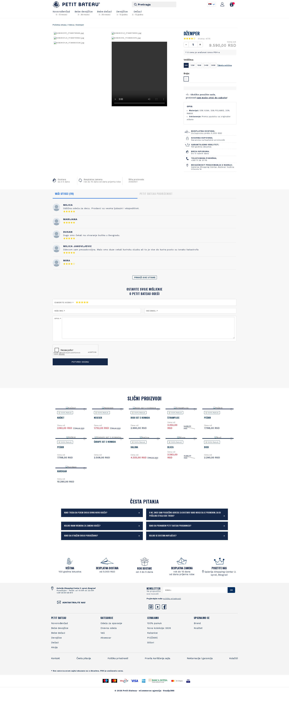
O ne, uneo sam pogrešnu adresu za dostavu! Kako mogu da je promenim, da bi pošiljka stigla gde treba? (185, 514)
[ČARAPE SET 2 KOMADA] (108, 437)
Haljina (134, 447)
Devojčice (122, 13)
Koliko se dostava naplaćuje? (162, 535)
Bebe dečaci (104, 13)
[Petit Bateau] (76, 4)
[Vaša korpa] (232, 4)
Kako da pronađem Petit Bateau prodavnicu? (170, 525)
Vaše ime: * (59, 311)
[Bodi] (218, 437)
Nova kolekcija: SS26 (159, 628)
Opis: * (57, 319)
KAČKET (60, 417)
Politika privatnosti (118, 658)
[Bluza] (181, 437)
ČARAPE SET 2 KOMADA (105, 441)
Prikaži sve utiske (144, 277)
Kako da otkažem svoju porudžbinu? (81, 535)
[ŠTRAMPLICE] (181, 408)
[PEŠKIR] (218, 408)
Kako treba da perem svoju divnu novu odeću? (85, 512)
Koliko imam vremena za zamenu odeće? (82, 525)
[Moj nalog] (222, 4)
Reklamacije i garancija (200, 658)
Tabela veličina (224, 65)
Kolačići (233, 658)
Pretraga (144, 4)
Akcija (54, 647)
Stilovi (150, 642)
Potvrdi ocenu (80, 362)
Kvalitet (198, 628)
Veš (103, 633)
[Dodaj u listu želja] (84, 410)
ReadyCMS (168, 691)
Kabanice (152, 633)
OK (231, 590)
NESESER (98, 417)
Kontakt (55, 658)
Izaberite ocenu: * (63, 303)
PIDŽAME (152, 637)
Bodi (206, 447)
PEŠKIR (207, 417)
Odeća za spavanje (111, 623)
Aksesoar (106, 637)
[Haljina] (144, 437)
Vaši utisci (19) (64, 194)
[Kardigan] (71, 467)
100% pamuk (154, 623)
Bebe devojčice (84, 13)
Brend (197, 623)
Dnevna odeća (109, 628)
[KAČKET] (71, 408)
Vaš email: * (152, 311)
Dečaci (137, 13)
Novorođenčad (61, 13)
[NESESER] (107, 408)
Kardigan (62, 471)
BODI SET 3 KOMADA (140, 417)
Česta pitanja (83, 658)
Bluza (170, 447)
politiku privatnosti (172, 599)
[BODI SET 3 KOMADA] (144, 408)
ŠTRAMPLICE (173, 417)
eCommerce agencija (150, 691)
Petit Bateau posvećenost (156, 194)
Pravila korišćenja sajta (157, 658)
